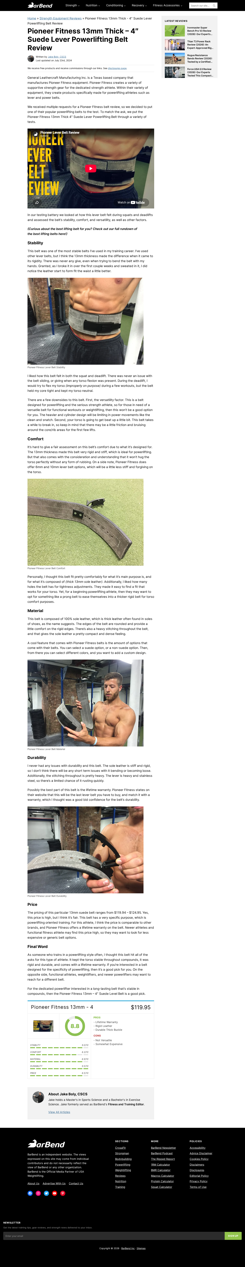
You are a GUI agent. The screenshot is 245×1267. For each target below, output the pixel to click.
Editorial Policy (199, 1175)
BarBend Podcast (162, 1153)
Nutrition (120, 1181)
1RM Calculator (160, 1164)
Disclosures (197, 1170)
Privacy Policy (199, 1181)
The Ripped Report (163, 1159)
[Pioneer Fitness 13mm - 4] (43, 1026)
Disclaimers (197, 1164)
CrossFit (120, 1147)
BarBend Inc (128, 1248)
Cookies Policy (199, 1159)
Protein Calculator (162, 1181)
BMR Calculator (160, 1170)
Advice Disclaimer (201, 1153)
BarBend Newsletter (163, 1147)
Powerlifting (122, 1164)
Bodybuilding (123, 1159)
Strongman (122, 1153)
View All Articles (59, 1112)
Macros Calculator (162, 1175)
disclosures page (117, 68)
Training (120, 1187)
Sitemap (141, 1248)
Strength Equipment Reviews (61, 18)
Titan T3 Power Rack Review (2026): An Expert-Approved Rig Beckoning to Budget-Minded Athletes (199, 48)
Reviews (120, 1175)
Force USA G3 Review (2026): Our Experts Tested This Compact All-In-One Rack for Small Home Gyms (199, 75)
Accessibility (198, 1147)
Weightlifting (123, 1170)
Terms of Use (198, 1187)
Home (32, 18)
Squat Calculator (161, 1187)
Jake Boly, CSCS (57, 56)
